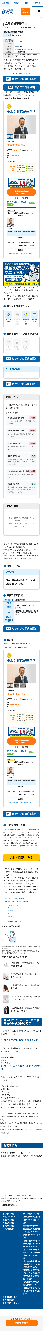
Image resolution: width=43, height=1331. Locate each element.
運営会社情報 (8, 1300)
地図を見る (20, 608)
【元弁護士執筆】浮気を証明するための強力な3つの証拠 (31, 1244)
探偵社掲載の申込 (10, 1297)
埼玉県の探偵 (8, 1220)
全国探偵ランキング (31, 1214)
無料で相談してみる (21, 857)
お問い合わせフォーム (32, 1129)
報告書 (37, 3)
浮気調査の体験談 (30, 1226)
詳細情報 (5, 3)
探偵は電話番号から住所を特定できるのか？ (31, 1291)
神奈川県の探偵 (9, 1217)
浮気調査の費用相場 (31, 1217)
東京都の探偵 (8, 1214)
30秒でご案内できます (21, 192)
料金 (27, 3)
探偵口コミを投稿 (22, 87)
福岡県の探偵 (8, 1226)
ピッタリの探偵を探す (21, 78)
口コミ (16, 3)
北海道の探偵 (8, 1229)
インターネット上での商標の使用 (13, 899)
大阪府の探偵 (8, 1223)
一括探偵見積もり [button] (21, 1323)
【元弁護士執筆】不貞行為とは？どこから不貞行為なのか (31, 1264)
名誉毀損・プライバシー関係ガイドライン (16, 902)
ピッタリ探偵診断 (25, 11)
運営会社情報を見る (9, 1205)
